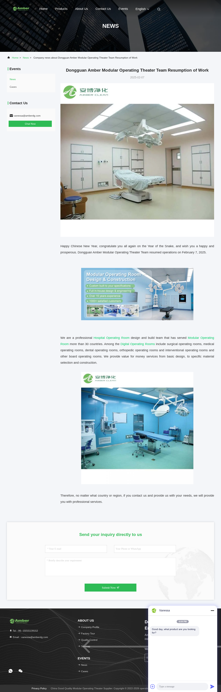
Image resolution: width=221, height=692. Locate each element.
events (123, 9)
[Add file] (152, 686)
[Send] (212, 686)
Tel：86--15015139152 (25, 630)
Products (61, 9)
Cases (13, 86)
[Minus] (212, 610)
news (26, 57)
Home (43, 9)
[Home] (20, 8)
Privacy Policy (39, 688)
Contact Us (103, 9)
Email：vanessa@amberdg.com (30, 637)
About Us (81, 9)
